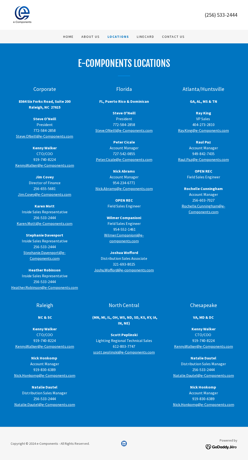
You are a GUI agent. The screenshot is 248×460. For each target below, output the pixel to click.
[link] (22, 14)
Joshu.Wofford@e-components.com (124, 270)
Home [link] (68, 36)
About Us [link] (90, 36)
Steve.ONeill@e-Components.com (44, 136)
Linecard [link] (145, 36)
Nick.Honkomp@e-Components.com (44, 375)
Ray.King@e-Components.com (203, 130)
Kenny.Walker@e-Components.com (44, 165)
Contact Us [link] (173, 36)
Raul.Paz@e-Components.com (203, 159)
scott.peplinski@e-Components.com (124, 352)
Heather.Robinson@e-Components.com (44, 287)
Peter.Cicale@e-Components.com (124, 159)
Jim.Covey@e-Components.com (44, 194)
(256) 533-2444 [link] (221, 14)
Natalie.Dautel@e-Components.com (44, 404)
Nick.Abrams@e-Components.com (124, 188)
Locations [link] (118, 36)
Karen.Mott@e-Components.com (44, 223)
